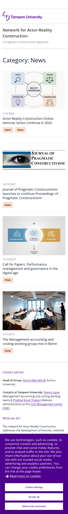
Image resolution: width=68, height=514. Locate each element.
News (20, 129)
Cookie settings (34, 487)
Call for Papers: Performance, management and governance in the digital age (30, 268)
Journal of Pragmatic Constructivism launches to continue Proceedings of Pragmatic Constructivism (30, 193)
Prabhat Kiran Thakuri (27, 400)
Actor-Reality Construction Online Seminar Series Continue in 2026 (28, 120)
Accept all (34, 496)
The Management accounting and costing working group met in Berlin (30, 341)
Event (8, 129)
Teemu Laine (51, 392)
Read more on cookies (25, 476)
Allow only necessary (34, 506)
